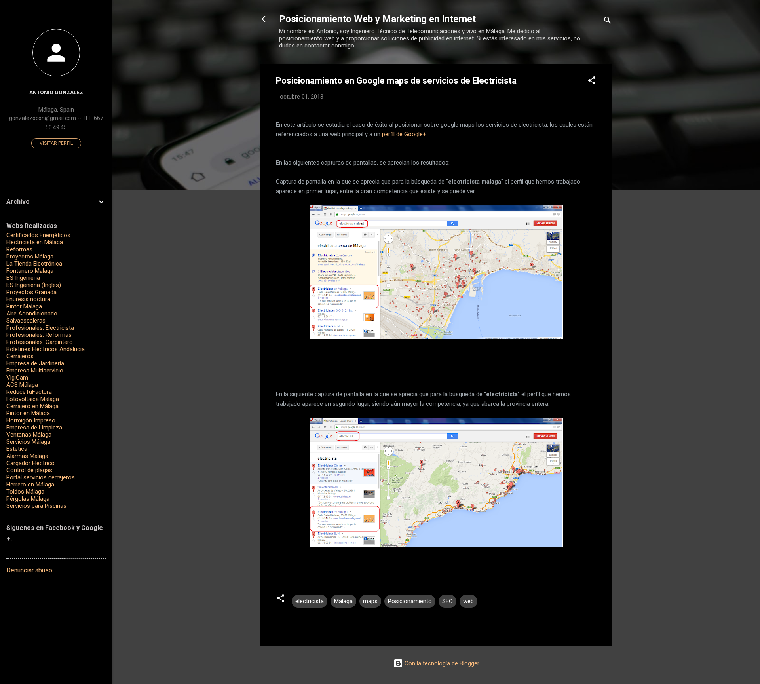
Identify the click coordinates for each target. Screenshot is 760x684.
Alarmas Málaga (27, 456)
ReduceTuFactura (29, 391)
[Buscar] (607, 22)
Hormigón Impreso (30, 420)
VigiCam (17, 377)
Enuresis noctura (28, 299)
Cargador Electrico (30, 463)
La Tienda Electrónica (34, 263)
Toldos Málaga (25, 491)
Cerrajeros (20, 356)
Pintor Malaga (24, 306)
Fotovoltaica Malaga (32, 399)
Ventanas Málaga (28, 434)
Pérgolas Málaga (27, 498)
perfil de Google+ (404, 134)
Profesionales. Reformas (39, 334)
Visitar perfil (56, 143)
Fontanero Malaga (29, 270)
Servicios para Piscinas (36, 505)
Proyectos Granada (31, 292)
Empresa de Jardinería (35, 363)
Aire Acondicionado (31, 313)
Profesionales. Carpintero (39, 342)
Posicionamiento (410, 601)
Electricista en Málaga (34, 242)
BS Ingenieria (23, 277)
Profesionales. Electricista (40, 327)
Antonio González (56, 92)
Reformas (19, 249)
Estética (16, 448)
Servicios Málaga (28, 441)
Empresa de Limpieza (34, 427)
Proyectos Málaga (29, 256)
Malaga (343, 601)
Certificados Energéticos (38, 235)
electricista (309, 601)
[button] (592, 82)
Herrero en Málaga (30, 484)
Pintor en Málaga (28, 413)
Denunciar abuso (29, 570)
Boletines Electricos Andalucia (45, 349)
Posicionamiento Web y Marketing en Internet (377, 19)
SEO (447, 601)
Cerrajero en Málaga (32, 406)
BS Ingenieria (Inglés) (33, 285)
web (468, 601)
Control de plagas (29, 470)
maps (370, 601)
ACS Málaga (22, 384)
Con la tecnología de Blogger (441, 663)
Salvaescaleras (26, 320)
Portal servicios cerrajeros (40, 477)
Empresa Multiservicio (34, 370)
